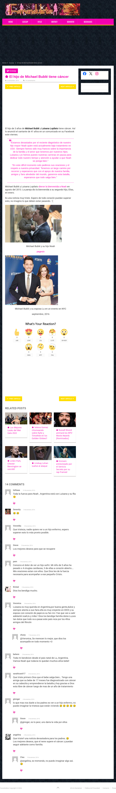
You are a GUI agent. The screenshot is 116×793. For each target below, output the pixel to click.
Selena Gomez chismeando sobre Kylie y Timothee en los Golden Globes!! (40, 433)
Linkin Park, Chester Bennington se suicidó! (14, 464)
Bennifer (70, 21)
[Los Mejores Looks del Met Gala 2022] (16, 418)
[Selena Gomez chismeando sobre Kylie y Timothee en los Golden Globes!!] (40, 418)
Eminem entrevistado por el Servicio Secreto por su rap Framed (64, 466)
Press (114, 788)
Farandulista (4, 788)
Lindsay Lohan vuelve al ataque (40, 464)
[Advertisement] (58, 44)
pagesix (41, 251)
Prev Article (14, 87)
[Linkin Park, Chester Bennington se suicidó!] (16, 452)
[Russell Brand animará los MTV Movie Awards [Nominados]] (65, 419)
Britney (54, 21)
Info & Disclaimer (76, 788)
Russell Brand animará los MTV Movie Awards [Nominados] (64, 434)
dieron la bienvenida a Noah (52, 186)
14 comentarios (30, 80)
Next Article (66, 87)
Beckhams (88, 21)
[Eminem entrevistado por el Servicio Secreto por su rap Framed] (65, 452)
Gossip (25, 21)
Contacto (106, 788)
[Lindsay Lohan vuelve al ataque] (40, 453)
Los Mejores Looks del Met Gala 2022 (14, 430)
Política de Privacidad (92, 788)
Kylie (40, 21)
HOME (10, 21)
